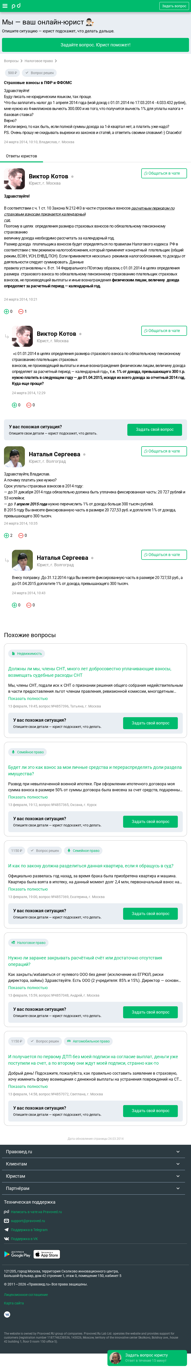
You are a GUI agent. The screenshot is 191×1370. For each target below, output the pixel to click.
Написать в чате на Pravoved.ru (36, 1212)
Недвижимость (29, 654)
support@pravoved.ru (28, 1221)
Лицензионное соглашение (26, 1295)
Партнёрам (17, 1188)
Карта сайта (14, 1303)
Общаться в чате (164, 173)
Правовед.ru (19, 1151)
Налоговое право (39, 61)
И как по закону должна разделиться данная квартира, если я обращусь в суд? (91, 865)
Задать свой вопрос (155, 429)
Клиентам (16, 1163)
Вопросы (11, 61)
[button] (147, 1358)
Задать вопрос (174, 6)
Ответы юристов (21, 156)
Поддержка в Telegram (29, 1230)
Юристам (15, 1176)
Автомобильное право (91, 1041)
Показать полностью (28, 698)
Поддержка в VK (24, 1239)
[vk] (7, 1314)
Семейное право (30, 752)
